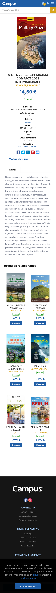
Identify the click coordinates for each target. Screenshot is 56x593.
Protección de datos (28, 542)
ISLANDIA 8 (40, 366)
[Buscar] (53, 10)
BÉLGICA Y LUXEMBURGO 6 (16, 367)
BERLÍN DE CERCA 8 (40, 428)
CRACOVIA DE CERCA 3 (40, 306)
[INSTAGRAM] (30, 500)
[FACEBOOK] (26, 500)
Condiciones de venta (28, 538)
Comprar (16, 323)
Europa (28, 122)
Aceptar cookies (27, 586)
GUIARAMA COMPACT (28, 147)
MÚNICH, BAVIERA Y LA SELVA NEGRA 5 (16, 306)
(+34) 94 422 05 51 (28, 512)
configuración (28, 577)
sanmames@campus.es (28, 516)
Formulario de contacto (28, 520)
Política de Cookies (28, 546)
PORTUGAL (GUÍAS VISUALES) (16, 428)
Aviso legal (28, 534)
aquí (35, 574)
